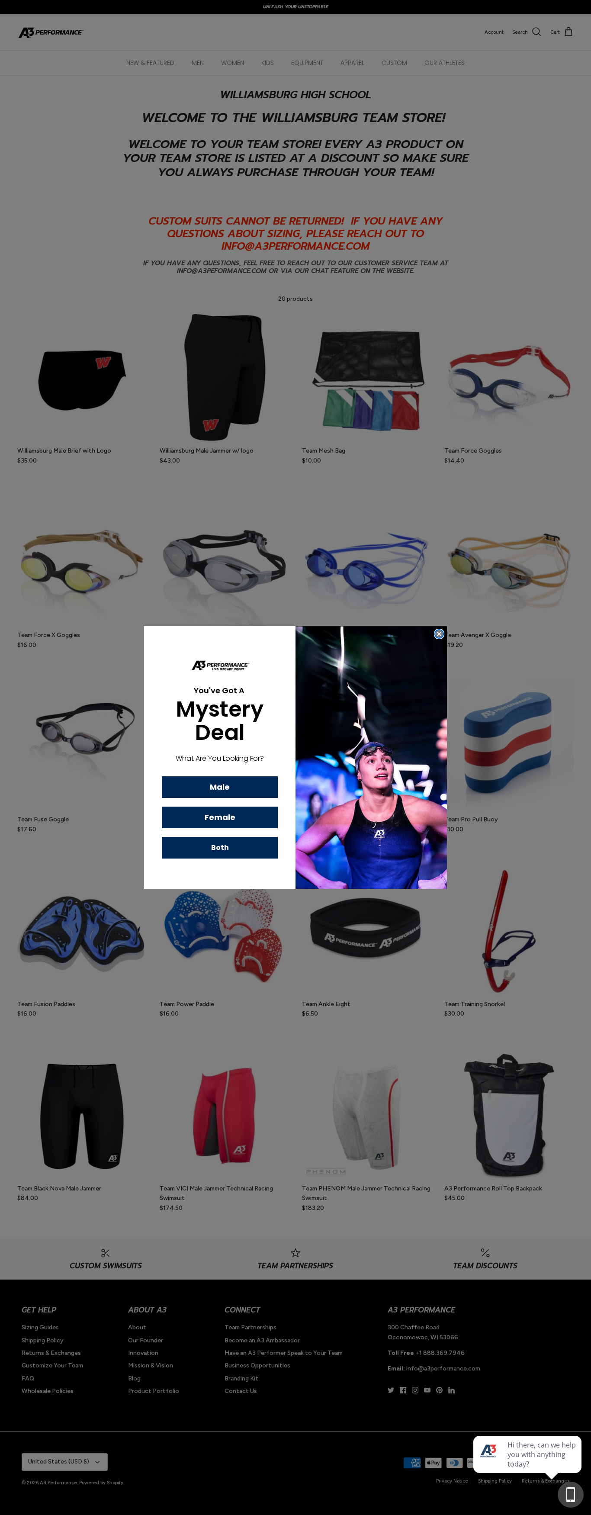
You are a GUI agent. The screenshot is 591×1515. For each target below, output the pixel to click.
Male (220, 787)
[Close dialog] (439, 634)
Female (220, 817)
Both (220, 847)
